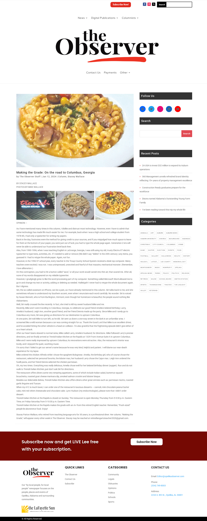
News (81, 18)
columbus (171, 244)
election (161, 250)
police (166, 273)
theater (168, 285)
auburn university (148, 239)
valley (143, 290)
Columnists (129, 18)
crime (180, 244)
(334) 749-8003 (158, 485)
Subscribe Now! (121, 4)
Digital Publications (103, 18)
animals (144, 233)
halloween (166, 256)
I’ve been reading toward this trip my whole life (163, 209)
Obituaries (113, 484)
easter (151, 250)
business (186, 239)
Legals (111, 479)
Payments (110, 72)
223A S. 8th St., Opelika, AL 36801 (167, 495)
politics (175, 273)
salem (153, 279)
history (186, 256)
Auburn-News (171, 233)
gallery (155, 256)
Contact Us (93, 72)
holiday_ (144, 262)
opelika (178, 267)
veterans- (153, 290)
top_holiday (179, 285)
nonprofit (167, 267)
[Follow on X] (153, 4)
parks (157, 273)
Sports (111, 502)
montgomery (146, 267)
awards (162, 239)
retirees (144, 279)
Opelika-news (146, 273)
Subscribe (69, 484)
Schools (111, 497)
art (152, 233)
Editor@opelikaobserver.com (170, 476)
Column (62, 176)
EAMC (142, 250)
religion (185, 273)
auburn (160, 233)
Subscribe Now (147, 442)
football (144, 256)
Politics (111, 493)
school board (165, 279)
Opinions (112, 488)
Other (124, 72)
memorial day (179, 262)
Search (186, 133)
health (177, 256)
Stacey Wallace (76, 176)
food (179, 250)
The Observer (71, 474)
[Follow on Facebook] (144, 4)
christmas (145, 244)
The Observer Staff (30, 176)
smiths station (181, 279)
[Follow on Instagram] (149, 4)
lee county (165, 262)
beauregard (174, 239)
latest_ (154, 262)
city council (158, 244)
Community (113, 474)
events (171, 250)
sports (143, 285)
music (157, 267)
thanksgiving (155, 285)
